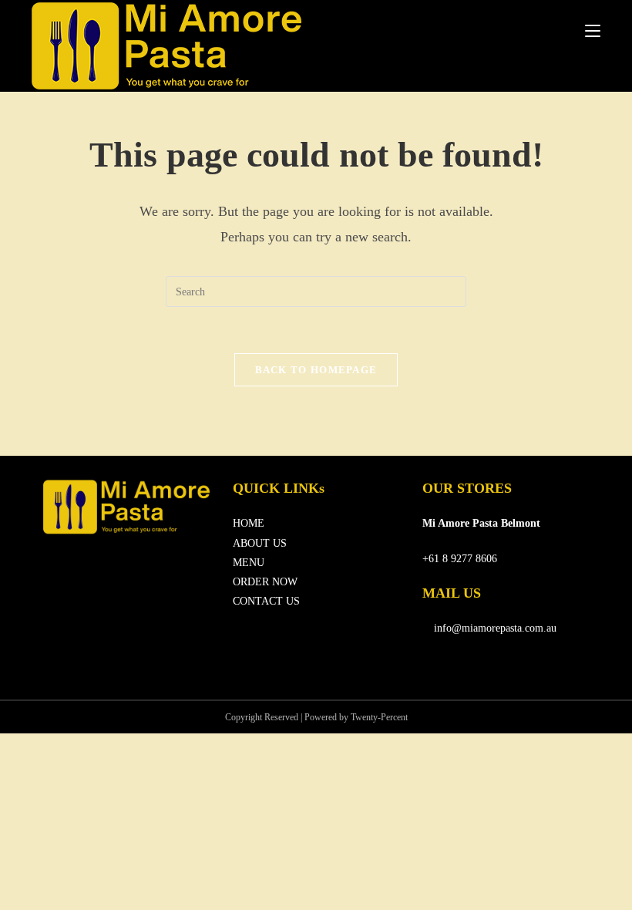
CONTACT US (266, 601)
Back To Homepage (316, 370)
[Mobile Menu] (592, 31)
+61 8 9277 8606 (459, 559)
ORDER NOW (265, 582)
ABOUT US (260, 543)
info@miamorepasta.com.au (493, 628)
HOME (248, 523)
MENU (248, 562)
